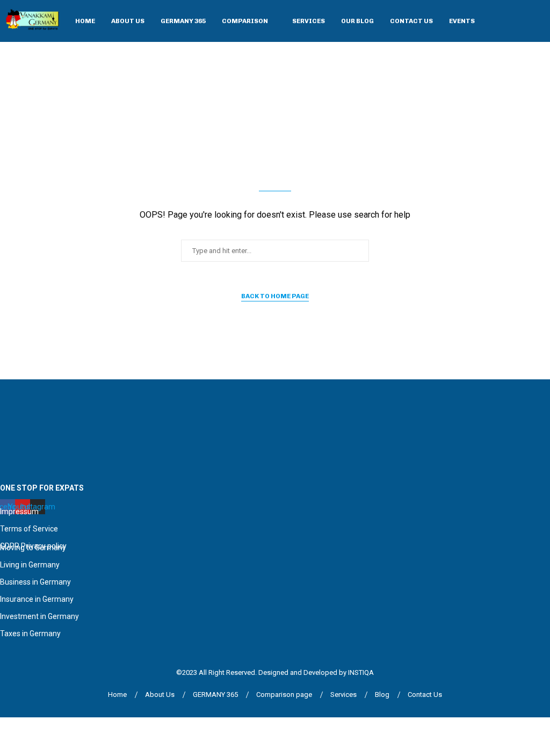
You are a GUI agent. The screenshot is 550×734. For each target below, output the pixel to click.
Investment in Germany (39, 616)
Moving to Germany (33, 547)
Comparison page (284, 694)
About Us (127, 21)
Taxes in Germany (30, 633)
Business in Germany (35, 582)
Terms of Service (29, 528)
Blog (382, 694)
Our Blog (357, 21)
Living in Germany (30, 565)
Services (308, 21)
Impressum (19, 511)
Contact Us (411, 21)
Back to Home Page (275, 296)
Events (462, 21)
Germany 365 (183, 21)
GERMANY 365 (215, 694)
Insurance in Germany (37, 599)
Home (85, 21)
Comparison (245, 21)
